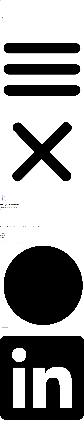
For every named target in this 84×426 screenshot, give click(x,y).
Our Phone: (3, 229)
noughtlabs (22, 242)
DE (3, 23)
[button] (42, 109)
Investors (4, 20)
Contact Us (4, 22)
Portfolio (3, 19)
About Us (4, 18)
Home (3, 17)
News (3, 21)
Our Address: (3, 237)
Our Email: (2, 233)
